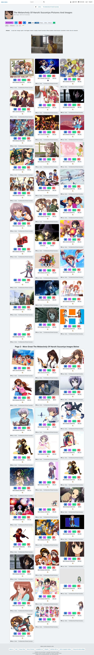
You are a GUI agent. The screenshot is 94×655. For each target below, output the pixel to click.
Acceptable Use (39, 649)
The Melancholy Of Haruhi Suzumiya (51, 6)
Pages (42, 22)
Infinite (37, 22)
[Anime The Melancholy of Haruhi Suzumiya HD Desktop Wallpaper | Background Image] (22, 395)
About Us (11, 649)
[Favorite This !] (19, 398)
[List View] (32, 23)
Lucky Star (14, 30)
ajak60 (50, 80)
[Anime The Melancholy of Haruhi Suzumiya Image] (22, 541)
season (32, 30)
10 (24, 79)
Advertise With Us (54, 649)
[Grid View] (29, 23)
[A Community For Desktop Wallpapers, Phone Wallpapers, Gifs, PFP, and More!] (35, 6)
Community (81, 1)
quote (22, 30)
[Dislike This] (28, 398)
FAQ (16, 649)
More (50, 22)
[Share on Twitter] (16, 22)
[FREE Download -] (15, 398)
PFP (23, 25)
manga (18, 30)
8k (20, 25)
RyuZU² (26, 84)
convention (63, 30)
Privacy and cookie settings (79, 649)
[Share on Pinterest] (20, 22)
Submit (75, 1)
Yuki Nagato (27, 30)
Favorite (9, 22)
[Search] (44, 2)
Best (46, 22)
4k (17, 25)
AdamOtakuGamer (25, 549)
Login (86, 1)
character (75, 30)
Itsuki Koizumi (57, 30)
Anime (39, 6)
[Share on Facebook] (24, 22)
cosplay (36, 30)
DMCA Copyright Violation (65, 649)
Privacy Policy (22, 649)
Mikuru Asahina (50, 30)
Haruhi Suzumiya (42, 30)
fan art (71, 30)
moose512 (50, 247)
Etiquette (46, 649)
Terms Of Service (30, 649)
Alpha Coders (4, 2)
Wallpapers (12, 25)
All (7, 25)
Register (90, 1)
